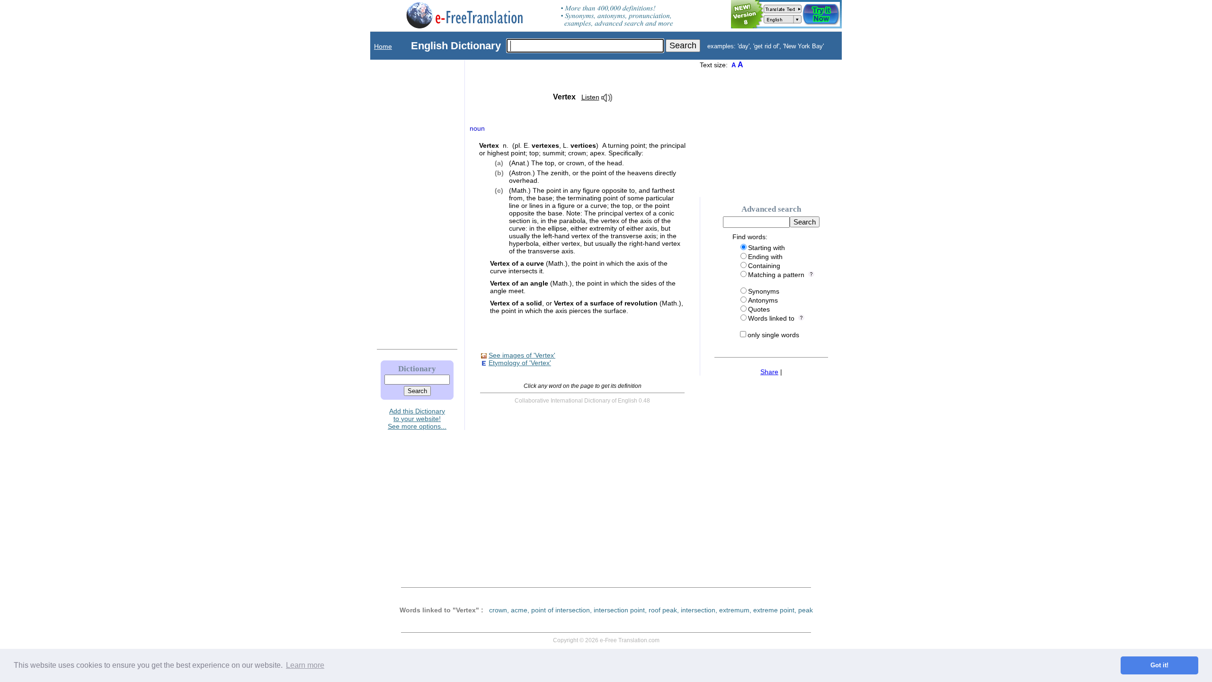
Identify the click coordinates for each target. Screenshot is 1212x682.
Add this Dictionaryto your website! (417, 414)
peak (805, 610)
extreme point (773, 610)
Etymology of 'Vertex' (520, 363)
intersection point (619, 610)
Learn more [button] (305, 665)
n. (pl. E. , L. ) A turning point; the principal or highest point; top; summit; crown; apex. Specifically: (582, 149)
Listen (590, 97)
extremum (734, 610)
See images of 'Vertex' (522, 355)
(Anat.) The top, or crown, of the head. (566, 163)
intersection (698, 610)
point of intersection (560, 610)
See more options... (417, 426)
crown (498, 610)
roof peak (663, 610)
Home (383, 46)
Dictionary (417, 368)
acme (519, 610)
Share (769, 372)
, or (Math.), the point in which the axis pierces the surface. (586, 306)
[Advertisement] (408, 202)
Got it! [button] (1159, 665)
